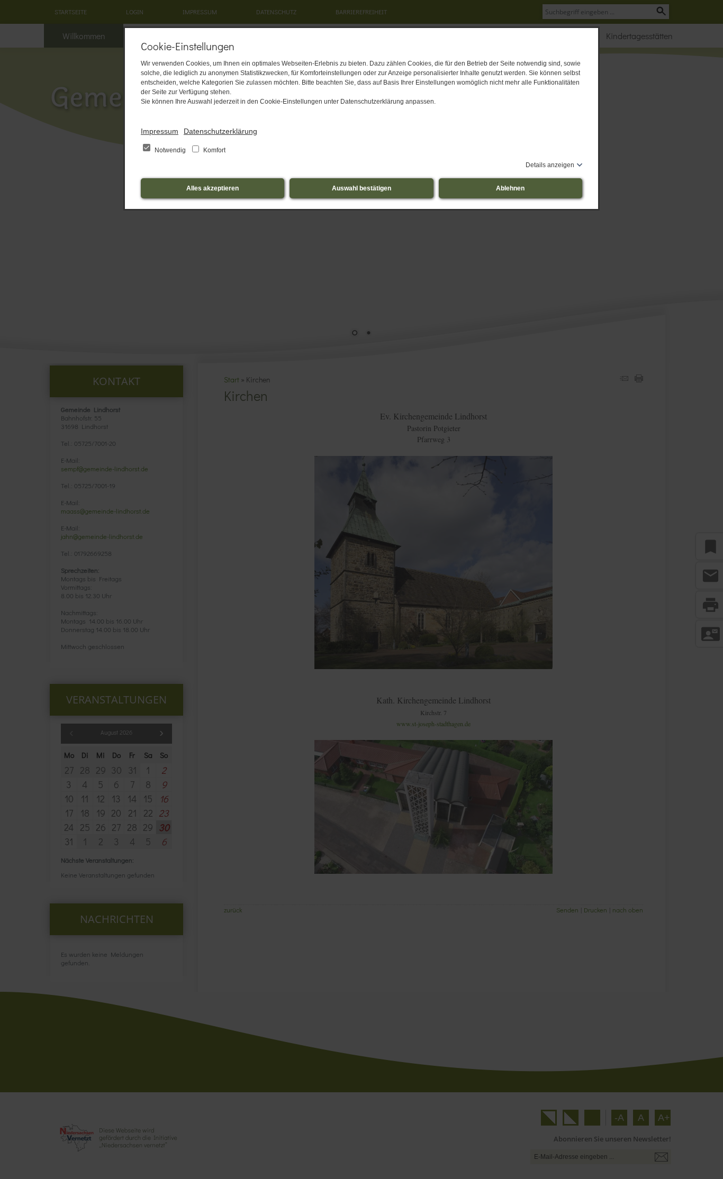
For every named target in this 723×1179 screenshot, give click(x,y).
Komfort (213, 150)
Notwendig (170, 150)
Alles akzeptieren (212, 188)
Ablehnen (510, 188)
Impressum (159, 131)
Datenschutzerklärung (220, 131)
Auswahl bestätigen (361, 188)
